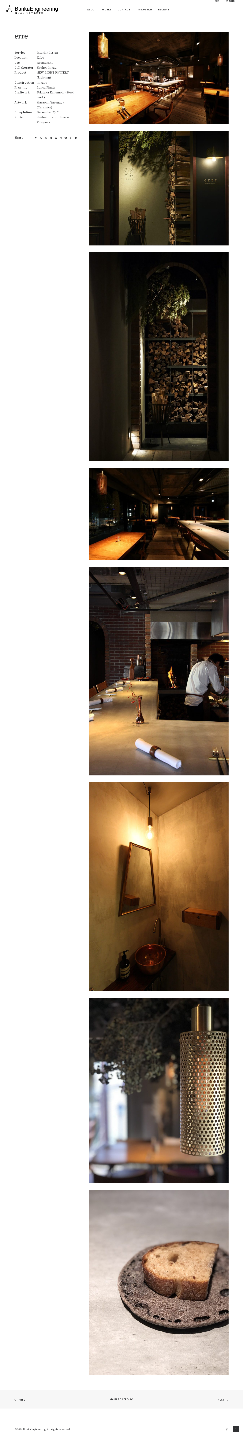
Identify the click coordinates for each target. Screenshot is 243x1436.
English (231, 1)
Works (106, 9)
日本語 (215, 1)
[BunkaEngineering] (32, 9)
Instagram (144, 9)
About (91, 9)
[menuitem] (91, 9)
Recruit (163, 9)
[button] (36, 138)
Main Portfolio (121, 1399)
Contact (124, 9)
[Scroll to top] (236, 1428)
